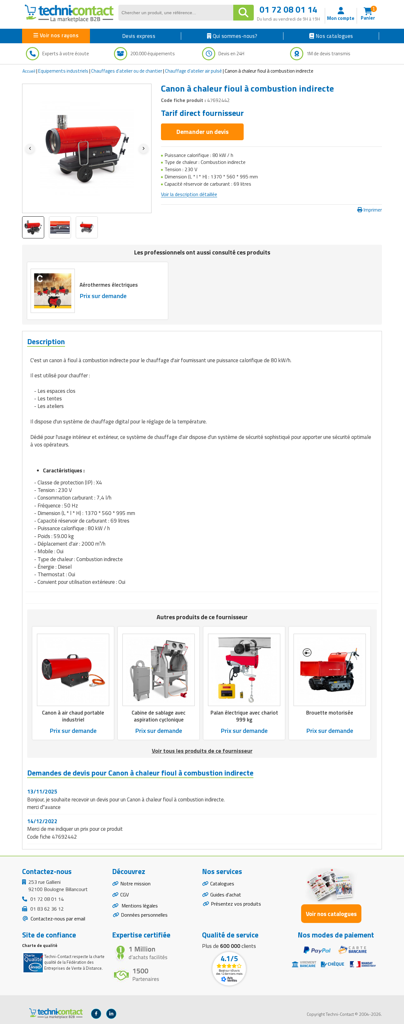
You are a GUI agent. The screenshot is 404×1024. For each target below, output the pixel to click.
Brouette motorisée (329, 713)
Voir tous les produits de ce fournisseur (202, 750)
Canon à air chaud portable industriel (73, 716)
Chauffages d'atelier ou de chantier (126, 71)
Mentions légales (139, 905)
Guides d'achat (225, 894)
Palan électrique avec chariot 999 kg (244, 716)
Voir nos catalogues (331, 913)
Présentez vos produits (236, 904)
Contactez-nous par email (57, 918)
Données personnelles (144, 915)
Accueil (28, 71)
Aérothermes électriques (109, 285)
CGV (124, 894)
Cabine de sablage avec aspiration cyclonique (159, 716)
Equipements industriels (63, 71)
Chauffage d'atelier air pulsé (193, 71)
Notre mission (135, 883)
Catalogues (222, 883)
